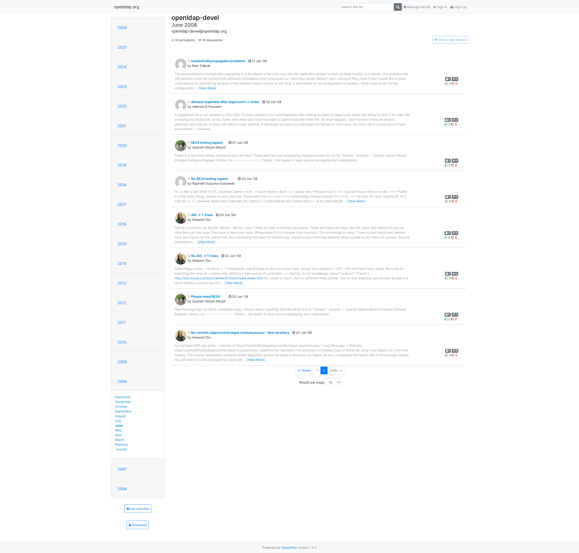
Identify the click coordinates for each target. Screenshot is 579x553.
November (123, 402)
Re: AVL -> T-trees (204, 256)
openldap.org (126, 7)
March (119, 440)
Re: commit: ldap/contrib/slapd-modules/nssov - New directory (239, 332)
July (118, 421)
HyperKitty (289, 547)
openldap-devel (195, 17)
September (123, 411)
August (120, 416)
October (121, 406)
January (121, 449)
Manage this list (418, 7)
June (119, 425)
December (123, 397)
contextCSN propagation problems (217, 61)
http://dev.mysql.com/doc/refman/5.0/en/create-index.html (219, 278)
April (118, 435)
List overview (139, 509)
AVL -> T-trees (201, 215)
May (118, 430)
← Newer (304, 370)
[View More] (207, 88)
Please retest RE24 (205, 296)
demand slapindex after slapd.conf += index (224, 102)
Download (139, 525)
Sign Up (460, 7)
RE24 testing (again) (206, 142)
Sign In (441, 7)
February (121, 444)
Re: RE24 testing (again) (209, 179)
